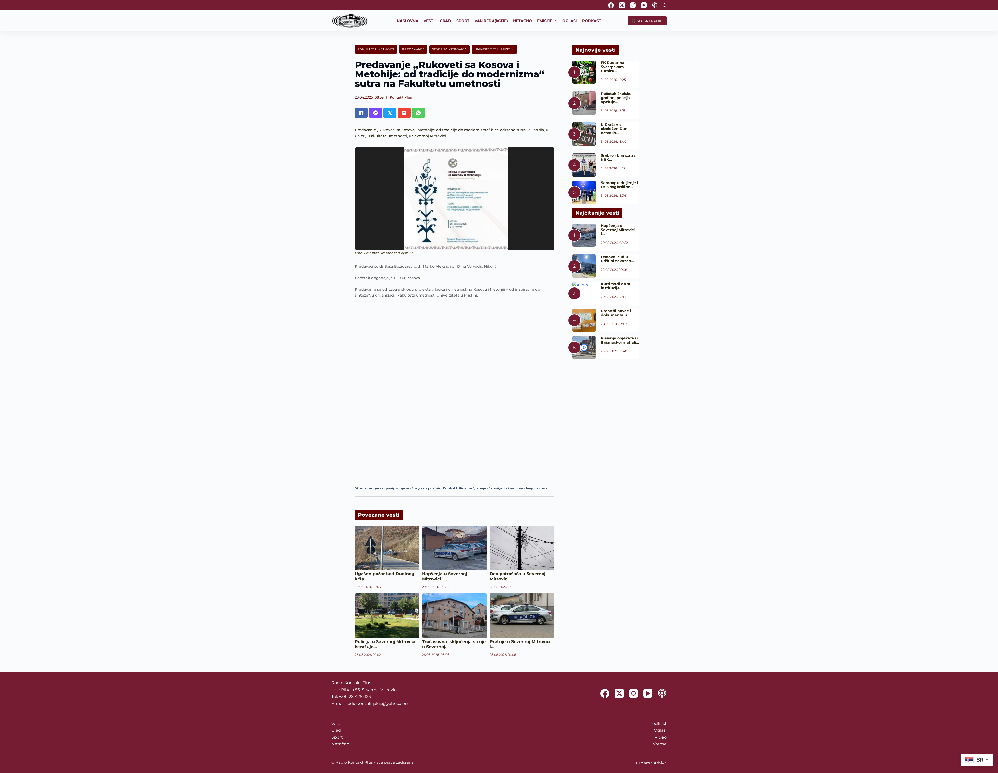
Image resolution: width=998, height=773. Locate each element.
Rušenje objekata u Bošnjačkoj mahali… (620, 340)
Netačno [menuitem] (522, 20)
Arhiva (660, 763)
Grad (336, 730)
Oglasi (660, 730)
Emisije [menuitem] (544, 20)
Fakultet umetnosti (376, 49)
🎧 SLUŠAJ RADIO (647, 21)
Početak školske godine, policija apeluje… (616, 97)
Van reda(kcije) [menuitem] (491, 20)
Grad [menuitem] (445, 20)
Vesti (336, 723)
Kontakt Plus (401, 97)
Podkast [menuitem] (591, 20)
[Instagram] (633, 5)
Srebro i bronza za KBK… (618, 157)
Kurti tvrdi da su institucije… (616, 285)
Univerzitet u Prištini (494, 49)
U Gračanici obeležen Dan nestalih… (614, 128)
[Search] (665, 5)
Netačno (340, 744)
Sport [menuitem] (462, 20)
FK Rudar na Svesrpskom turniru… (613, 66)
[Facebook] (611, 5)
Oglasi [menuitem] (569, 20)
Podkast (658, 723)
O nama (644, 763)
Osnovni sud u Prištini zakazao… (617, 258)
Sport (337, 737)
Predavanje (413, 49)
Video (661, 737)
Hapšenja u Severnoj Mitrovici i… (444, 576)
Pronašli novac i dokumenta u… (616, 313)
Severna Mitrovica (449, 49)
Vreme (660, 744)
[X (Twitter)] (622, 5)
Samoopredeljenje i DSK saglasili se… (619, 184)
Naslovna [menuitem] (407, 20)
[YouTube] (644, 5)
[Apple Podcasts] (655, 5)
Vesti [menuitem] (429, 20)
